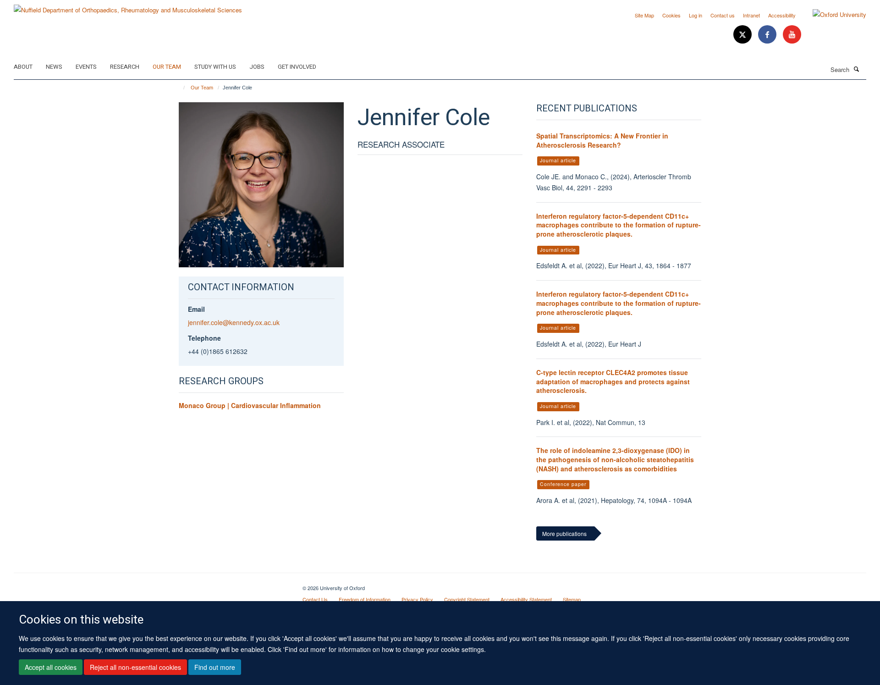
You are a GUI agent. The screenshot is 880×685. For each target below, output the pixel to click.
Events (86, 66)
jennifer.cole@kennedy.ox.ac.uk (234, 322)
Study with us (215, 66)
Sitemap (572, 599)
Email (196, 309)
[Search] (857, 69)
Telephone (204, 337)
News (54, 66)
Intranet (751, 15)
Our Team (167, 66)
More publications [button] (564, 533)
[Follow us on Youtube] (792, 34)
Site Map (644, 15)
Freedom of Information (364, 599)
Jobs (256, 66)
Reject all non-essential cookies (135, 667)
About (23, 66)
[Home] (180, 88)
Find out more (214, 667)
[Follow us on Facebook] (768, 34)
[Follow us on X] (743, 34)
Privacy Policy (417, 599)
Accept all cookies (51, 667)
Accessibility (782, 15)
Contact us (722, 15)
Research (124, 66)
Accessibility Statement (526, 599)
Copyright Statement (467, 599)
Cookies (671, 15)
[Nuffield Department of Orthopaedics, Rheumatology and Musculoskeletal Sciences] (128, 6)
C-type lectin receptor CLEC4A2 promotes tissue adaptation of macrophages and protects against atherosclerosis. (613, 381)
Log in (695, 15)
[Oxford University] (832, 14)
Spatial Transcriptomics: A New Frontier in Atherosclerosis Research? (602, 140)
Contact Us (315, 599)
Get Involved (297, 66)
